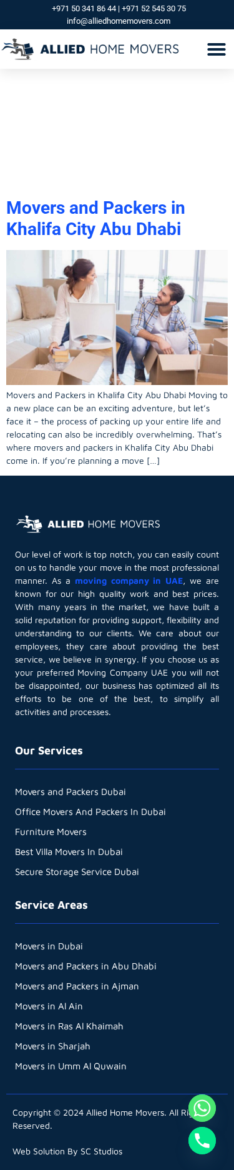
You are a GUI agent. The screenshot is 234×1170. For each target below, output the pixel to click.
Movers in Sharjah (52, 1046)
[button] (217, 49)
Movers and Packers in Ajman (77, 986)
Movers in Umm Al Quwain (71, 1066)
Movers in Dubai (49, 946)
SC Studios (101, 1151)
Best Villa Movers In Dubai (69, 851)
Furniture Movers (51, 831)
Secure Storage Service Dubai (77, 871)
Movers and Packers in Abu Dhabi (86, 966)
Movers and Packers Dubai (70, 791)
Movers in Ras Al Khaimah (69, 1026)
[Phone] (202, 1140)
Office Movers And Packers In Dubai (90, 811)
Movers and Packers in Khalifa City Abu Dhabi (95, 218)
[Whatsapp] (202, 1108)
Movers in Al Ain (49, 1006)
